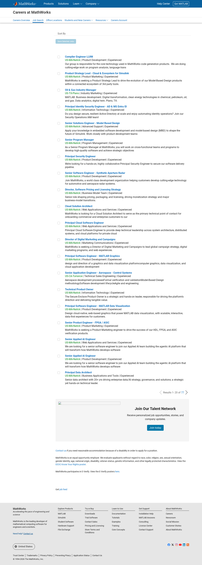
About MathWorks (174, 529)
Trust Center (18, 555)
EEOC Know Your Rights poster (71, 464)
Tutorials (116, 517)
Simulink (62, 517)
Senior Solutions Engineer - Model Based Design (92, 123)
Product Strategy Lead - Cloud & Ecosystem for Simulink (97, 73)
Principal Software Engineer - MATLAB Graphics (92, 256)
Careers (169, 513)
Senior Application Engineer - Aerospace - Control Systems (98, 272)
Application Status (81, 555)
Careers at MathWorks (32, 12)
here (117, 471)
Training (115, 526)
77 (182, 392)
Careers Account (119, 20)
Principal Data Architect (78, 372)
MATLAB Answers (147, 517)
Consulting (143, 522)
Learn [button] (76, 3)
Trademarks (32, 555)
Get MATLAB (181, 3)
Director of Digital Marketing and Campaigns (90, 239)
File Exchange (64, 529)
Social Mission (172, 522)
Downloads (90, 513)
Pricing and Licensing (94, 526)
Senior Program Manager (79, 139)
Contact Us (97, 555)
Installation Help (146, 513)
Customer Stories (173, 526)
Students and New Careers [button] (78, 20)
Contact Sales (91, 522)
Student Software (66, 522)
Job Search (38, 20)
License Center (145, 526)
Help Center (163, 3)
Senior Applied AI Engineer (80, 339)
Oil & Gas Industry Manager (80, 89)
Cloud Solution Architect (78, 206)
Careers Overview (21, 20)
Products (49, 3)
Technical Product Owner (79, 289)
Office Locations (54, 20)
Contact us (61, 450)
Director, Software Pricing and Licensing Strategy (93, 189)
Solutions (63, 3)
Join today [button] (155, 427)
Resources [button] (101, 20)
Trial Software (91, 517)
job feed (63, 489)
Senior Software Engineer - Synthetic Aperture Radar (95, 172)
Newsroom (171, 517)
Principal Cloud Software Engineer (84, 222)
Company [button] (91, 3)
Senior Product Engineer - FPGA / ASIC (87, 322)
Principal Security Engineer (80, 156)
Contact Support (146, 529)
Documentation (119, 513)
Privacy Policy (46, 555)
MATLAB (62, 513)
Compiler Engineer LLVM (79, 56)
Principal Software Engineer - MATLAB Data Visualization (97, 305)
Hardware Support (66, 526)
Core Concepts (118, 529)
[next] (186, 392)
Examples (116, 522)
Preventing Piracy (63, 555)
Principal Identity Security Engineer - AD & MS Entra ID (96, 106)
